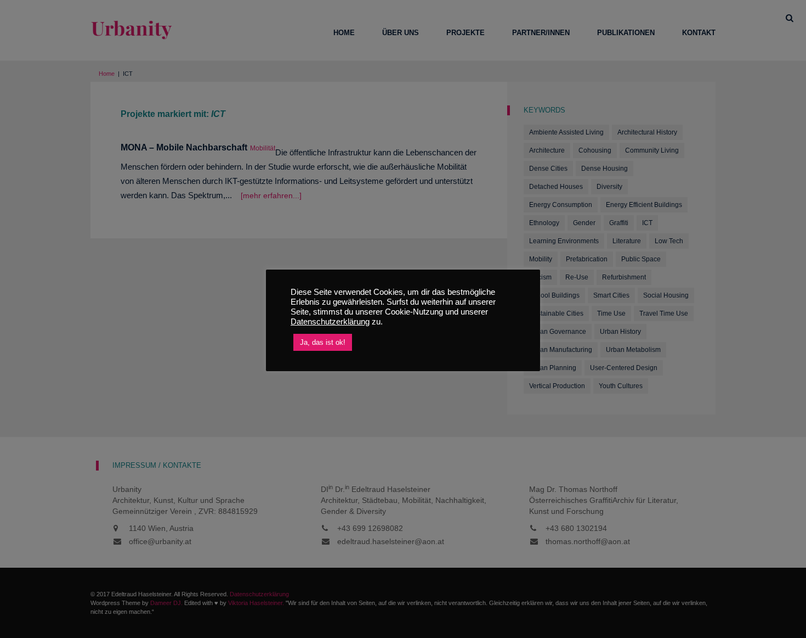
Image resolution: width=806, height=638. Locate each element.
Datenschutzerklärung (330, 321)
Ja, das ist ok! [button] (322, 342)
